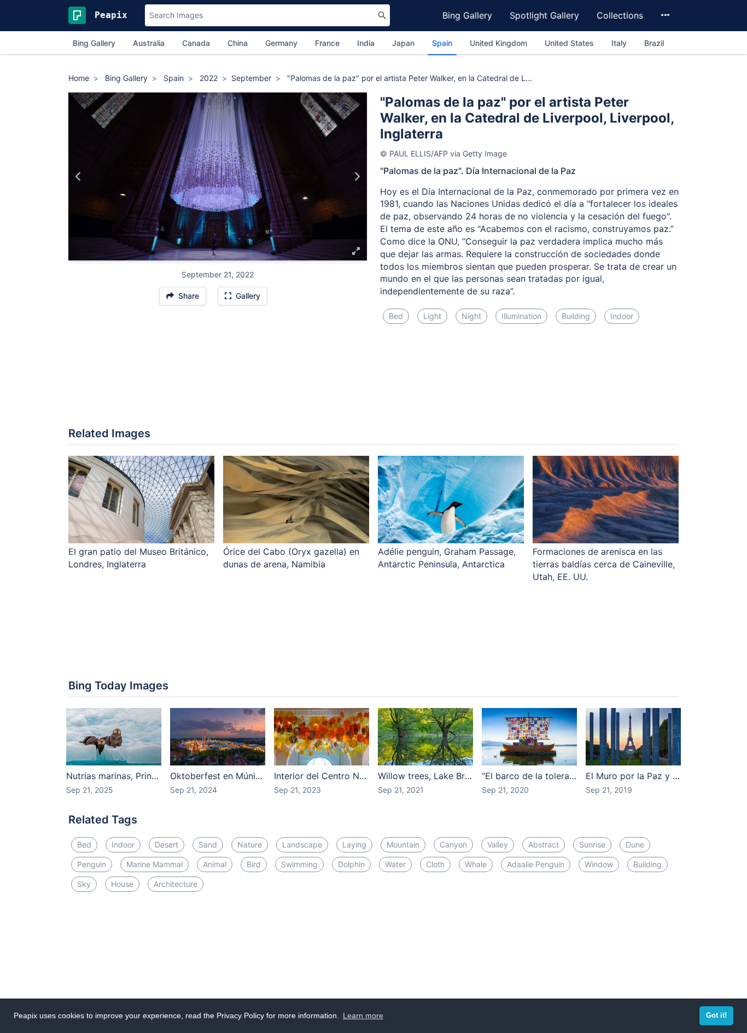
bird (254, 864)
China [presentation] (237, 43)
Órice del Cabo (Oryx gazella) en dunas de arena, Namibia (291, 558)
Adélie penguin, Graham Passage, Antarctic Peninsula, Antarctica (447, 558)
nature (249, 844)
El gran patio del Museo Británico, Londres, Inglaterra (138, 558)
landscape (302, 844)
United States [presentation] (569, 43)
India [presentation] (366, 43)
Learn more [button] (363, 1015)
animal (214, 864)
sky (84, 884)
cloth (435, 864)
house (122, 884)
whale (476, 864)
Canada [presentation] (196, 43)
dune (635, 844)
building (576, 316)
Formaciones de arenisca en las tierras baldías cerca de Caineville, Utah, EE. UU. (604, 564)
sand (208, 844)
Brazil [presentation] (654, 43)
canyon (453, 844)
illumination (521, 316)
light (432, 316)
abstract (543, 844)
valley (497, 844)
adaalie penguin (535, 864)
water (395, 864)
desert (166, 844)
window (599, 864)
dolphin (351, 864)
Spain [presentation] (442, 43)
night (471, 316)
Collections (620, 15)
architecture (175, 884)
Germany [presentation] (281, 43)
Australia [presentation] (149, 43)
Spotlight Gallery (544, 15)
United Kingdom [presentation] (498, 43)
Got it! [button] (716, 1015)
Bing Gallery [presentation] (94, 43)
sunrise (592, 844)
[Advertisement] (373, 382)
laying (354, 844)
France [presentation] (327, 43)
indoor (621, 316)
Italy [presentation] (619, 43)
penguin (91, 864)
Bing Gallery (467, 15)
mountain (403, 844)
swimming (299, 864)
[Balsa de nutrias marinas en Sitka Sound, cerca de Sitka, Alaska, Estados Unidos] (78, 177)
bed (396, 316)
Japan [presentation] (403, 43)
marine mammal (154, 864)
